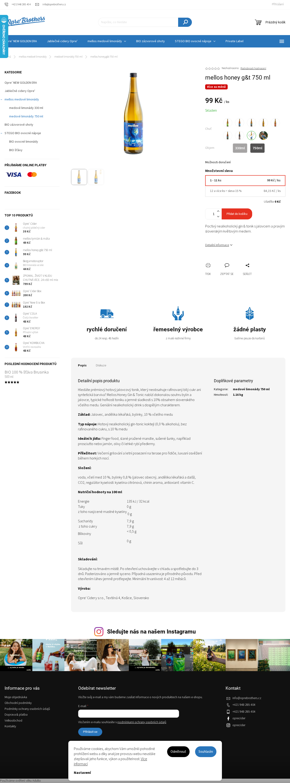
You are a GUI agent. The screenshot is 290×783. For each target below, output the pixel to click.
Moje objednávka (16, 697)
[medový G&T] (251, 135)
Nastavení (82, 772)
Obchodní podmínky (18, 703)
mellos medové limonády (22, 99)
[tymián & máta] (227, 123)
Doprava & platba (16, 714)
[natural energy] (275, 123)
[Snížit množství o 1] (218, 216)
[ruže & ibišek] (239, 123)
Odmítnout (178, 751)
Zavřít (233, 260)
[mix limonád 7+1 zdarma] (263, 135)
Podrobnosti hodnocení (253, 68)
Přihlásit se (90, 731)
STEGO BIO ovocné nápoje (23, 133)
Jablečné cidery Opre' (20, 91)
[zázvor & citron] (263, 123)
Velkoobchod (13, 720)
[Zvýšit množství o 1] (218, 211)
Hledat (185, 22)
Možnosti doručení (218, 162)
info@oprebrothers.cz (246, 698)
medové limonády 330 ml (26, 108)
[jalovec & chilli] (251, 123)
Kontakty (10, 726)
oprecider (238, 718)
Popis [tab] (82, 365)
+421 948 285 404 (243, 705)
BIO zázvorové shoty (19, 124)
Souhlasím (206, 751)
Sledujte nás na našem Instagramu (151, 631)
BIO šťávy (15, 150)
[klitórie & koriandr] (227, 135)
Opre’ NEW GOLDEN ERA (21, 82)
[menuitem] (62, 41)
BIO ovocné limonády (23, 141)
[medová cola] (239, 135)
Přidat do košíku (236, 214)
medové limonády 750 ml (26, 116)
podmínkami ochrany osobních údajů (141, 722)
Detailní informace (217, 245)
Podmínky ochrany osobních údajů (27, 709)
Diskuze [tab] (101, 365)
